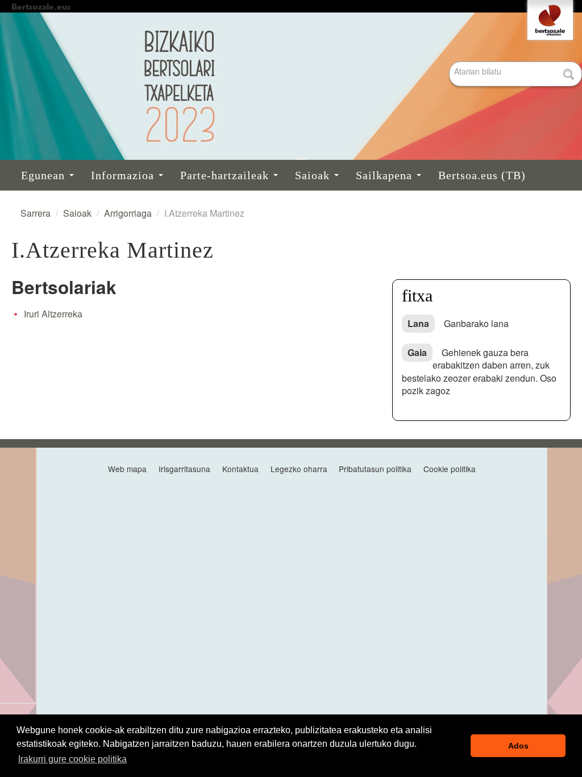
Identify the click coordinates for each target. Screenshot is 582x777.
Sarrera (35, 213)
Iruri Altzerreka (53, 313)
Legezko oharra (299, 468)
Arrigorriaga (128, 213)
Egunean (44, 175)
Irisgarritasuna (184, 468)
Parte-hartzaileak (226, 175)
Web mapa (127, 468)
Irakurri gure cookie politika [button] (72, 759)
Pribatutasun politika (375, 468)
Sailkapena (385, 175)
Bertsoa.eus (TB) (482, 175)
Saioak (314, 175)
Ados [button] (518, 745)
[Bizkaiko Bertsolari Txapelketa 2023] (291, 86)
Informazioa (124, 175)
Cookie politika (449, 468)
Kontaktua (240, 468)
